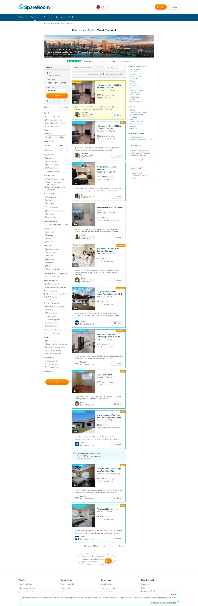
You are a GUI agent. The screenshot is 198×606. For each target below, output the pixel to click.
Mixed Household (53, 269)
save (108, 561)
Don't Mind (51, 232)
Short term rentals (53, 172)
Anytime (50, 133)
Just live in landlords (54, 350)
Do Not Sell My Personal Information (163, 603)
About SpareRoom (25, 584)
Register (160, 7)
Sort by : (102, 68)
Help (71, 17)
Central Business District (138, 112)
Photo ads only (52, 361)
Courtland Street (135, 88)
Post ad (47, 17)
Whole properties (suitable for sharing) (56, 188)
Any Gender (51, 259)
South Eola (133, 117)
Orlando (132, 110)
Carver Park (134, 79)
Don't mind (51, 341)
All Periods (51, 158)
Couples (50, 242)
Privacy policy (65, 588)
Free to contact (52, 364)
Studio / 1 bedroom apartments (53, 183)
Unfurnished (51, 217)
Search (22, 17)
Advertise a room (106, 584)
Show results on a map (95, 74)
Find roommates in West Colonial (141, 139)
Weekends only (52, 168)
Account (60, 17)
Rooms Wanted (54, 75)
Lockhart (133, 126)
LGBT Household (53, 284)
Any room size (52, 197)
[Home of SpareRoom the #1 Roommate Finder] (34, 7)
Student (50, 256)
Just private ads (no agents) (57, 344)
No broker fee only (53, 126)
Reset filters (64, 107)
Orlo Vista (133, 119)
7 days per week (53, 161)
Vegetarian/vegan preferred (56, 287)
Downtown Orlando (136, 90)
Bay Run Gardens (136, 69)
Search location (51, 79)
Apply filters (57, 382)
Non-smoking (52, 313)
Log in (174, 7)
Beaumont (133, 72)
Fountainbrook (135, 97)
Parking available (53, 323)
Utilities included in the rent (56, 123)
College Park (134, 85)
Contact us (145, 584)
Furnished (50, 214)
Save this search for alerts (58, 101)
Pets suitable (51, 317)
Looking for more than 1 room (57, 225)
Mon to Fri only (52, 165)
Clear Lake (133, 83)
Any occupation (52, 249)
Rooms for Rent (54, 73)
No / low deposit (52, 367)
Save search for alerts (113, 74)
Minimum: (48, 145)
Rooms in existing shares (56, 179)
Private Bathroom (53, 207)
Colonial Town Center (137, 121)
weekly (49, 120)
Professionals (52, 252)
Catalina (132, 81)
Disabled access (52, 326)
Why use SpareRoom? (27, 588)
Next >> (122, 546)
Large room (51, 200)
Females (50, 235)
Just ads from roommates (56, 347)
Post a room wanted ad (108, 588)
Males (49, 238)
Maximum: (48, 150)
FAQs (143, 588)
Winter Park (134, 128)
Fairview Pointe (135, 95)
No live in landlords (54, 354)
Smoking (50, 310)
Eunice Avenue (135, 92)
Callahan (133, 74)
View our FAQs (137, 173)
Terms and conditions (67, 584)
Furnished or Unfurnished (56, 211)
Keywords (47, 371)
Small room (51, 203)
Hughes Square (135, 102)
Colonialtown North (136, 124)
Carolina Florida (135, 76)
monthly (59, 120)
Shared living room (53, 320)
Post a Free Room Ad (137, 137)
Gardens (133, 99)
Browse (35, 17)
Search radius (51, 87)
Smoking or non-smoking (56, 306)
